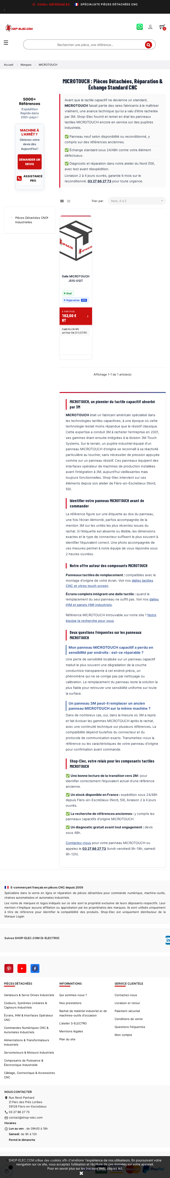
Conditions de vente (129, 1019)
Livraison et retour (127, 1003)
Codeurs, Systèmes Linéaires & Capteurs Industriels (25, 1005)
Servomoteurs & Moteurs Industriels (29, 1052)
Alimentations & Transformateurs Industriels (26, 1042)
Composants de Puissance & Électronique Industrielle (23, 1063)
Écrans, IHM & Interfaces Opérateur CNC (28, 1018)
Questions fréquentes (130, 1027)
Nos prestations (70, 1003)
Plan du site (67, 1039)
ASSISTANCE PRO (32, 178)
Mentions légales (71, 1031)
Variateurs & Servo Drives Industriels (29, 995)
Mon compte (123, 1035)
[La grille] (62, 201)
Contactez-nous (78, 843)
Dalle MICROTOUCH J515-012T (75, 278)
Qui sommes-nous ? (73, 995)
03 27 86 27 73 (19, 1112)
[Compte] (150, 26)
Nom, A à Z (137, 201)
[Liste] (68, 201)
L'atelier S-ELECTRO (73, 1023)
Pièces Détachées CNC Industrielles (31, 220)
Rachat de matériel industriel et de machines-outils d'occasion (83, 1013)
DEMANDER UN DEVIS (29, 162)
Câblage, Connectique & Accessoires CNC (29, 1075)
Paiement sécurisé (127, 1011)
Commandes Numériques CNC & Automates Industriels (26, 1030)
